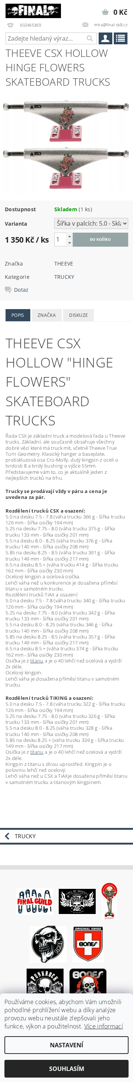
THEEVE (64, 263)
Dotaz (21, 290)
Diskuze (78, 315)
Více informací (103, 1026)
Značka (47, 315)
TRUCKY (64, 276)
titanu (37, 660)
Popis (17, 315)
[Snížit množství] (69, 242)
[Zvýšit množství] (69, 236)
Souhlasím (66, 1069)
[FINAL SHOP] (33, 9)
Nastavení (66, 1045)
